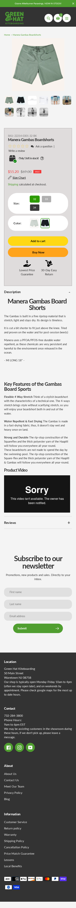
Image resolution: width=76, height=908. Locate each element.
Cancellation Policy (16, 847)
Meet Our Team (14, 786)
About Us (10, 773)
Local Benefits (13, 866)
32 (34, 199)
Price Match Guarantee (19, 853)
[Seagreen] (34, 223)
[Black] (45, 223)
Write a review (16, 150)
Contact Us (11, 780)
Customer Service (15, 822)
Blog (7, 799)
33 (46, 199)
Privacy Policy (13, 792)
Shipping (13, 184)
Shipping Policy (14, 841)
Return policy (12, 828)
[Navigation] (67, 18)
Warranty (10, 834)
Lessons (9, 859)
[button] (19, 146)
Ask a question (44, 146)
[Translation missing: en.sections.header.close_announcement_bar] (73, 3)
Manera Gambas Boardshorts (27, 34)
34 (34, 207)
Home (7, 34)
